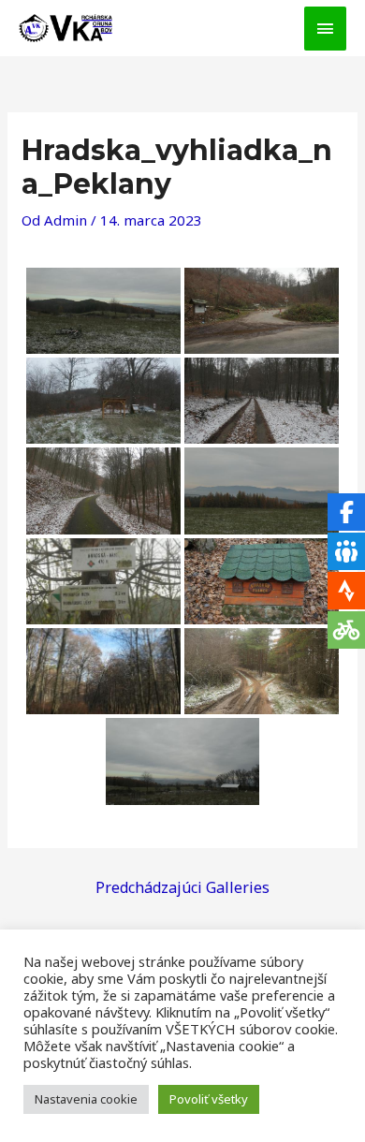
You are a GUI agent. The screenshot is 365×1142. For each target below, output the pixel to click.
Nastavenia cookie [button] (86, 1099)
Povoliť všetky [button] (208, 1099)
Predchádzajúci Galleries (182, 887)
